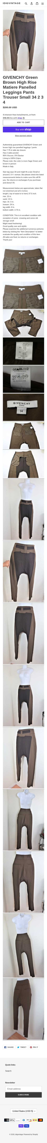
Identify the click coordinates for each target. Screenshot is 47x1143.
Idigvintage (12, 3)
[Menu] (42, 3)
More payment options (23, 136)
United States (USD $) (22, 1111)
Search (8, 1071)
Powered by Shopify (31, 1134)
